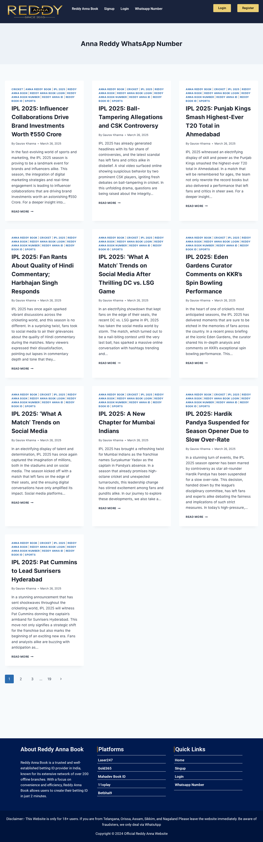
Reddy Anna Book (85, 9)
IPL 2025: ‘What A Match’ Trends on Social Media (37, 422)
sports (30, 100)
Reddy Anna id (52, 97)
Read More (22, 211)
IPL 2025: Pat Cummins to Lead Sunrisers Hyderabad (44, 571)
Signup (109, 9)
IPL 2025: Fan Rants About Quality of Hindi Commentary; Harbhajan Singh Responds (43, 274)
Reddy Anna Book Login (47, 93)
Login (125, 9)
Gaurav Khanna (26, 143)
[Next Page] (61, 679)
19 (49, 679)
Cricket (17, 89)
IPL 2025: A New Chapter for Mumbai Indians (127, 422)
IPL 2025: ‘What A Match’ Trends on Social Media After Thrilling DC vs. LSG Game (126, 274)
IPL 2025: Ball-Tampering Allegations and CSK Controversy (131, 117)
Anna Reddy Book (38, 89)
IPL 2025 (59, 89)
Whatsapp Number (149, 9)
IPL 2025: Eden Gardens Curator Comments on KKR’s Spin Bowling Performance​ (214, 274)
